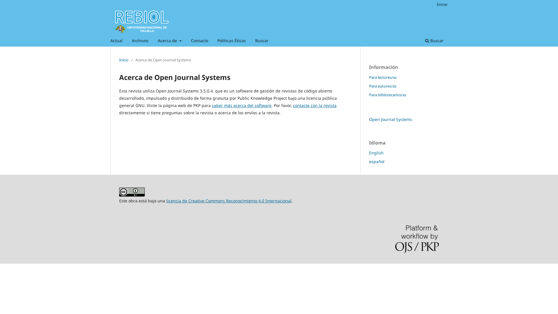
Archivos (140, 40)
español (376, 161)
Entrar (442, 4)
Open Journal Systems (390, 119)
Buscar (262, 40)
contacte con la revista (315, 105)
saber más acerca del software (241, 105)
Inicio (123, 60)
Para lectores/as (383, 77)
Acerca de (168, 40)
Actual (116, 40)
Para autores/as (382, 86)
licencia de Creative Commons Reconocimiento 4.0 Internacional (228, 201)
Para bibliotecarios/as (387, 94)
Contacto (199, 40)
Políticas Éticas (231, 40)
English (376, 153)
